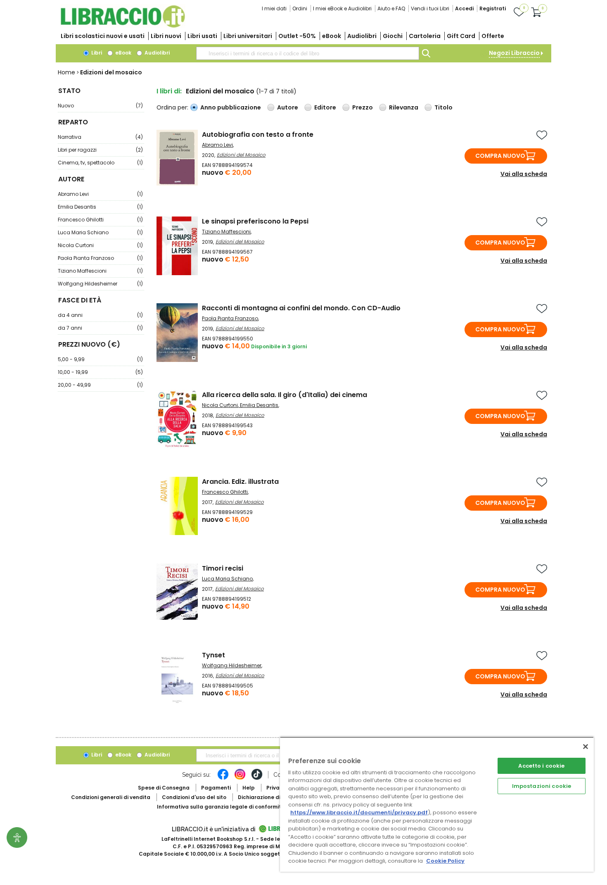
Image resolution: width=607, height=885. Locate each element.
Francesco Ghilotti (100, 219)
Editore (325, 107)
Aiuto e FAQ (391, 8)
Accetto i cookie (541, 766)
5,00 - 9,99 (100, 359)
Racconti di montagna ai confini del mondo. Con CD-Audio (301, 308)
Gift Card (461, 36)
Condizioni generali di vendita (110, 797)
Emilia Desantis (100, 206)
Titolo (443, 107)
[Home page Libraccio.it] (122, 25)
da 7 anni (100, 327)
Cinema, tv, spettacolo (100, 162)
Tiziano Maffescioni (100, 270)
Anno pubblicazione (230, 107)
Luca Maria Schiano (100, 232)
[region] (437, 804)
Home (66, 72)
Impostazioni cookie (541, 786)
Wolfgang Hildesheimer (100, 283)
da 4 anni (100, 315)
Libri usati (202, 36)
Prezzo (362, 107)
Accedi (464, 8)
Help (248, 787)
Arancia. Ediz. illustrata (240, 481)
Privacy (276, 787)
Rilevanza (403, 107)
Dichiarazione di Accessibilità (277, 797)
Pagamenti (216, 787)
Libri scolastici (103, 36)
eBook (331, 36)
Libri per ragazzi (100, 149)
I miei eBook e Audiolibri (342, 8)
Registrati (492, 8)
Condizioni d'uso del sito (194, 797)
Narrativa (100, 136)
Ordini (299, 8)
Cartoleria (425, 36)
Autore (287, 107)
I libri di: (169, 91)
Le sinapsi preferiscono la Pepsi (255, 221)
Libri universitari (247, 36)
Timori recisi (222, 568)
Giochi (393, 36)
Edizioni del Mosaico (241, 154)
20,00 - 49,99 (100, 384)
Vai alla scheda (523, 174)
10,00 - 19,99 (100, 372)
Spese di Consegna (164, 787)
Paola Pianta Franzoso (100, 258)
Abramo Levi (100, 193)
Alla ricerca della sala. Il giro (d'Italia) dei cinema (284, 395)
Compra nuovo (500, 156)
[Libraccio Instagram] (240, 778)
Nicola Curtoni (100, 245)
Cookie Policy (445, 861)
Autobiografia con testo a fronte (257, 134)
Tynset (213, 655)
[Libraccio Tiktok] (257, 778)
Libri (96, 52)
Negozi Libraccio (514, 53)
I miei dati (274, 8)
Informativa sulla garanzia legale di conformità (221, 806)
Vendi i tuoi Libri (430, 8)
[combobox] (307, 53)
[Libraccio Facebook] (223, 778)
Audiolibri (362, 36)
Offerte (492, 36)
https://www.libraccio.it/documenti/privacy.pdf (359, 812)
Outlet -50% (297, 36)
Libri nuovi (166, 36)
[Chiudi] (585, 746)
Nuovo (100, 105)
